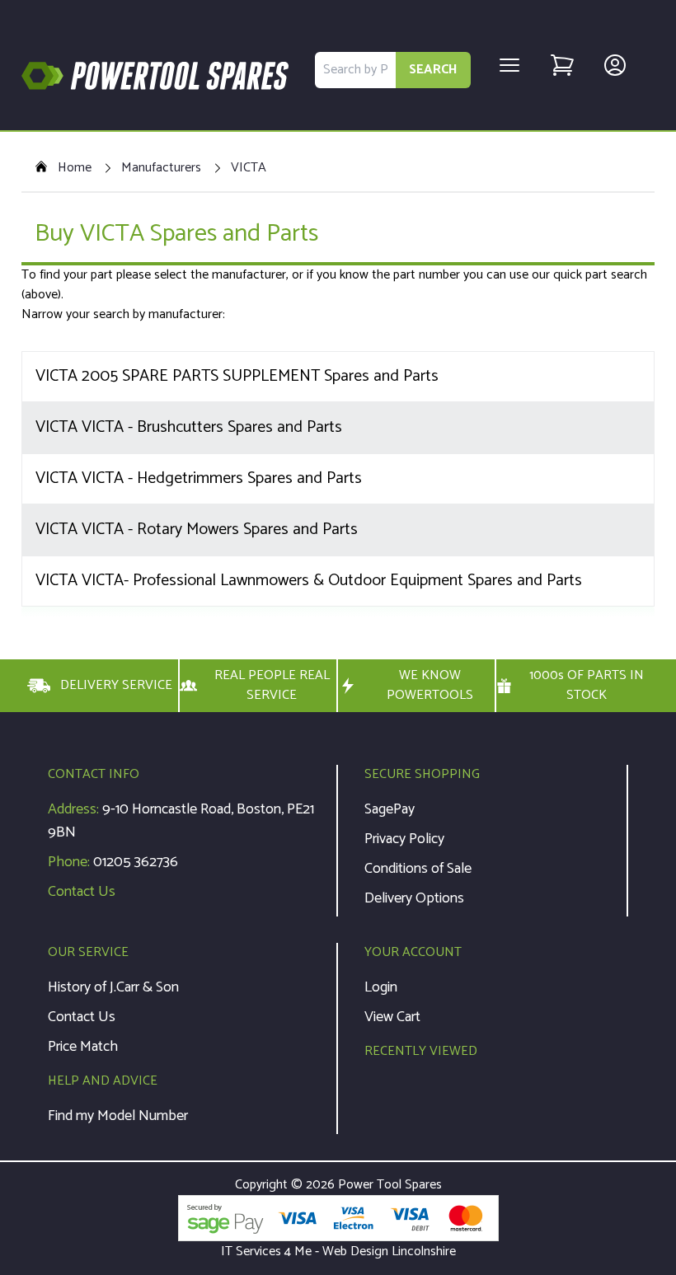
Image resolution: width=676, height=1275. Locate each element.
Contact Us (81, 891)
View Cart (392, 1017)
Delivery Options (414, 898)
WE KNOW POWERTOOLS (430, 685)
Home (75, 168)
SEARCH (433, 70)
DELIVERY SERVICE (116, 685)
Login (380, 987)
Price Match (83, 1046)
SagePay (389, 809)
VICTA (248, 168)
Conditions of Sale (418, 868)
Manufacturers (161, 168)
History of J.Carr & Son (113, 987)
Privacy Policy (404, 839)
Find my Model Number (118, 1116)
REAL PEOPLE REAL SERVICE (272, 685)
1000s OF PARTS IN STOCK (586, 685)
